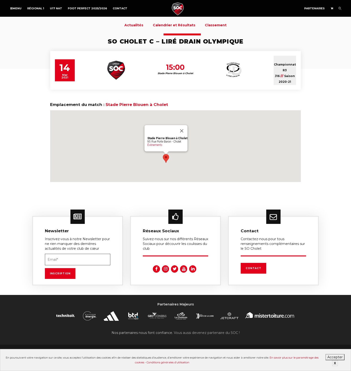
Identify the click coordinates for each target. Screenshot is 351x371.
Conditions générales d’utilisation (168, 362)
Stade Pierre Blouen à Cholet (137, 104)
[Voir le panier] (331, 8)
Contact (120, 8)
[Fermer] (181, 131)
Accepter (335, 357)
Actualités (133, 25)
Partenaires (314, 8)
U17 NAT (56, 8)
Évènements (154, 145)
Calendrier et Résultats (174, 25)
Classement (216, 25)
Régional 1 (35, 8)
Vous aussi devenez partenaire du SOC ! (207, 333)
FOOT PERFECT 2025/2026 (87, 8)
